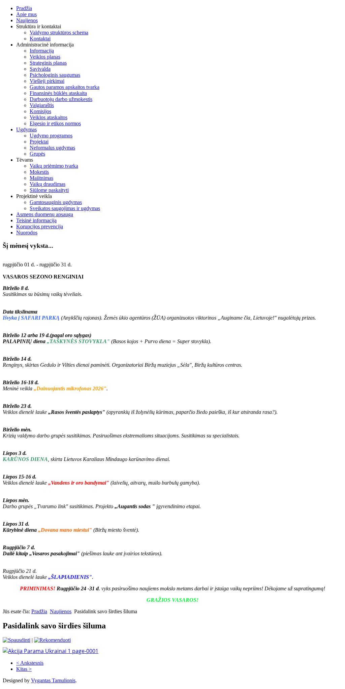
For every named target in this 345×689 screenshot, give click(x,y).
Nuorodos (26, 232)
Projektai (39, 141)
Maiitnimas (41, 178)
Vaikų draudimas (47, 184)
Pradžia (24, 8)
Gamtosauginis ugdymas (56, 202)
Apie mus (26, 14)
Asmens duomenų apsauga (44, 214)
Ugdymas (26, 129)
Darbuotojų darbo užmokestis (61, 99)
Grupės (37, 154)
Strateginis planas (48, 63)
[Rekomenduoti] (52, 640)
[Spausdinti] (16, 640)
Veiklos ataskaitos (48, 117)
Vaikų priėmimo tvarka (54, 166)
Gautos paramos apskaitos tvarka (64, 87)
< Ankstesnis (29, 663)
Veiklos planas (45, 57)
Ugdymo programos (51, 135)
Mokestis (39, 172)
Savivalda (40, 69)
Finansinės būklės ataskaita (58, 93)
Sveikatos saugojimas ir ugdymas (65, 208)
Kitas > (24, 669)
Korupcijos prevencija (39, 226)
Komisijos (40, 111)
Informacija (42, 51)
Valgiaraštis (42, 105)
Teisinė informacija (36, 220)
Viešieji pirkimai (47, 81)
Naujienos (27, 20)
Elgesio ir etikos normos (55, 123)
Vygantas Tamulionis (53, 680)
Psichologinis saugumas (55, 75)
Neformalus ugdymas (52, 148)
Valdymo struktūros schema (59, 32)
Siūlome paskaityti (49, 190)
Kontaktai (40, 38)
